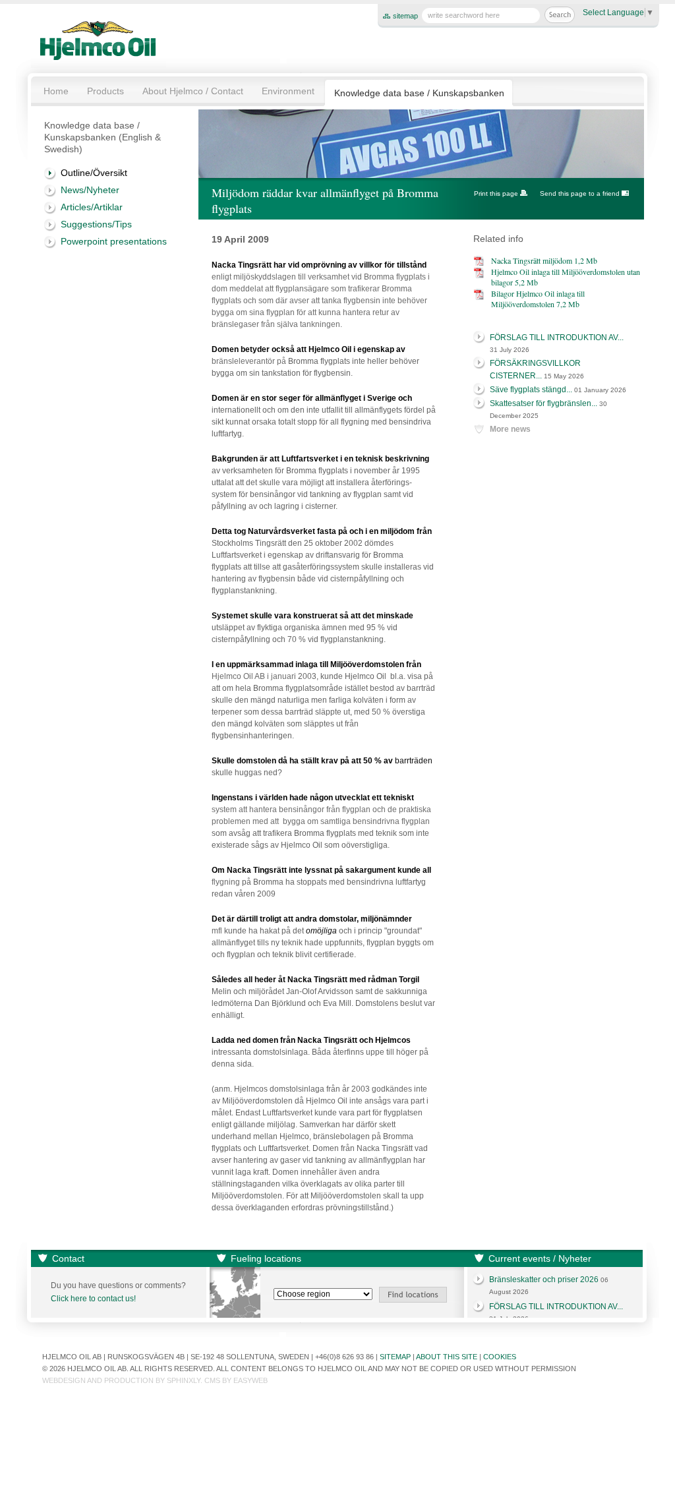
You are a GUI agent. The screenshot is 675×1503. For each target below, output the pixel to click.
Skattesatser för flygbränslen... (543, 403)
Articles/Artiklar (92, 207)
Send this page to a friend (580, 193)
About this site (446, 1357)
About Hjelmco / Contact (192, 91)
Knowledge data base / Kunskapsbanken (419, 93)
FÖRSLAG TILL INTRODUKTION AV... (557, 337)
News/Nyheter (90, 190)
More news (510, 429)
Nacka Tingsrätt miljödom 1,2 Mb (544, 260)
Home (56, 91)
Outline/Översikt (94, 172)
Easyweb (250, 1380)
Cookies (499, 1357)
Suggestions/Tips (96, 224)
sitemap (405, 16)
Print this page (496, 193)
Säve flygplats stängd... (531, 389)
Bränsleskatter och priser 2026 (544, 1279)
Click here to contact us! (93, 1298)
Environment (288, 91)
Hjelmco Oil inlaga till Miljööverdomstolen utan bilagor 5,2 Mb (565, 276)
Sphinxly (183, 1380)
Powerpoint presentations (114, 241)
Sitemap (395, 1357)
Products (105, 91)
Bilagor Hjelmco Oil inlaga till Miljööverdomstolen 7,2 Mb (538, 298)
